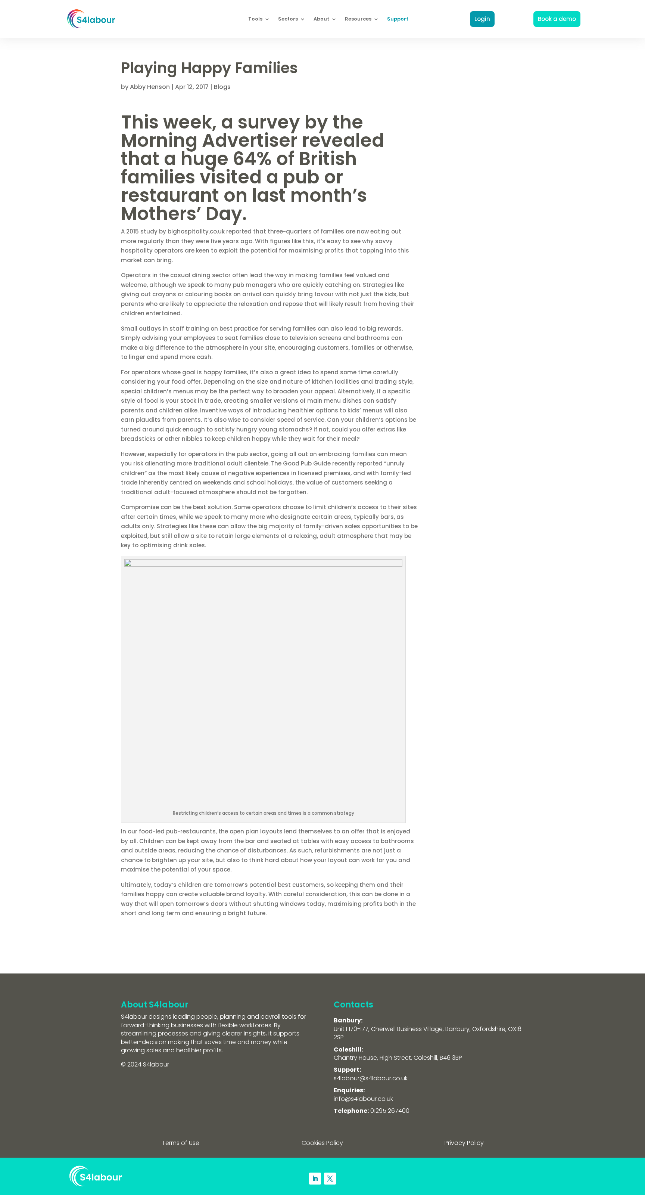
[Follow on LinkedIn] (315, 1179)
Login (482, 19)
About (321, 18)
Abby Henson (150, 87)
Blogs (222, 87)
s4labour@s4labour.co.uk (371, 1078)
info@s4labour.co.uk (363, 1099)
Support (397, 18)
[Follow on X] (330, 1179)
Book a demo (557, 19)
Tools (255, 18)
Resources (358, 18)
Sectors (288, 18)
